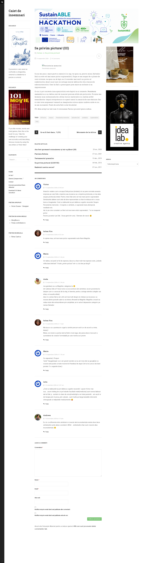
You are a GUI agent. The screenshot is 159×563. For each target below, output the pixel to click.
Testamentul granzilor (44, 158)
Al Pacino (43, 117)
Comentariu (39, 447)
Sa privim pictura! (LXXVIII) (47, 163)
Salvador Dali (76, 117)
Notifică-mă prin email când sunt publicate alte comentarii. (52, 509)
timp (37, 121)
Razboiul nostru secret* (45, 167)
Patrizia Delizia (41, 154)
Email (37, 489)
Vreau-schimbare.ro (18, 223)
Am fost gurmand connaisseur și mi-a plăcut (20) (55, 149)
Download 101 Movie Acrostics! (15, 191)
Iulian (39, 53)
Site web (37, 498)
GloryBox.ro (15, 220)
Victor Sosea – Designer (20, 206)
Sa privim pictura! (52, 53)
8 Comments (56, 58)
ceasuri (51, 117)
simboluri (85, 117)
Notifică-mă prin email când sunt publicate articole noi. (51, 515)
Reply (47, 220)
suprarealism (94, 117)
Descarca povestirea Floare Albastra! (17, 186)
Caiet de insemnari (17, 13)
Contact (11, 182)
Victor (46, 184)
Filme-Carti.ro (16, 237)
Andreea (47, 415)
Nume (37, 480)
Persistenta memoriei (62, 117)
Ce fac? (11, 175)
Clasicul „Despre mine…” (16, 178)
